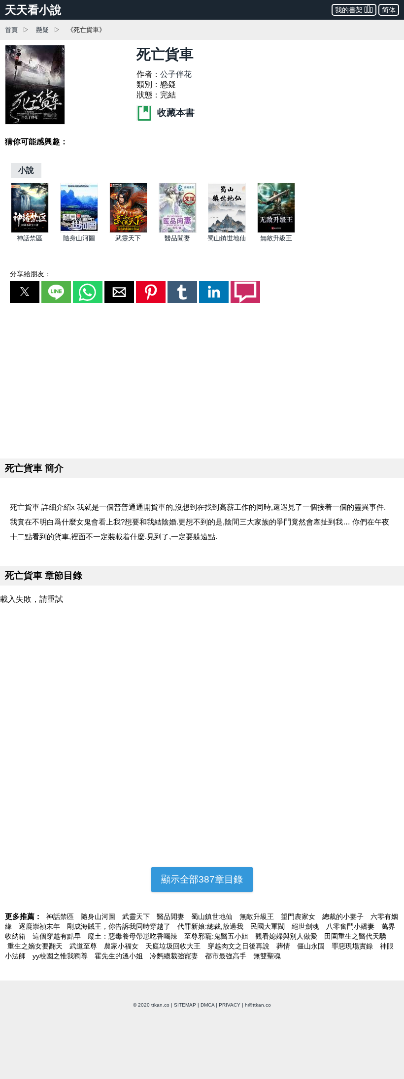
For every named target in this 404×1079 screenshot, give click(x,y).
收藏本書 (175, 112)
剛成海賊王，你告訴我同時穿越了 (119, 926)
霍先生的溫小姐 (120, 956)
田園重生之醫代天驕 (355, 936)
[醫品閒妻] (178, 230)
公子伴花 (176, 74)
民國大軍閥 (268, 926)
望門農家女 (299, 916)
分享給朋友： (30, 274)
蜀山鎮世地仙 (226, 238)
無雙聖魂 (267, 956)
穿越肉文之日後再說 (239, 946)
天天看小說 (33, 9)
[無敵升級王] (276, 230)
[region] (202, 379)
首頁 (11, 29)
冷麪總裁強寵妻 (175, 956)
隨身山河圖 (79, 238)
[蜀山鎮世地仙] (227, 230)
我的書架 (349, 10)
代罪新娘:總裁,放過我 (211, 926)
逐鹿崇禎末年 (40, 926)
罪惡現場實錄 (353, 946)
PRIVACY (229, 1005)
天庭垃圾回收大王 (173, 946)
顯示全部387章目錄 (202, 879)
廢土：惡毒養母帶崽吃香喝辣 (133, 936)
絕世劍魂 (306, 926)
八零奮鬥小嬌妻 (351, 926)
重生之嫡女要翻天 (36, 946)
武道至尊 (84, 946)
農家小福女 (122, 946)
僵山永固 (312, 946)
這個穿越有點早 (58, 936)
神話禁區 (29, 238)
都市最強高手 (226, 956)
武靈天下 (128, 238)
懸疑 (42, 29)
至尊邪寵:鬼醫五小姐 (217, 936)
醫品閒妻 (177, 238)
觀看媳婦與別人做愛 (287, 936)
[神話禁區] (30, 230)
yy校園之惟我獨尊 (61, 956)
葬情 (284, 946)
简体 (389, 10)
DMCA (207, 1005)
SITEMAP (185, 1005)
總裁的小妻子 (344, 916)
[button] (24, 292)
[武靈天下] (128, 230)
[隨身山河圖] (79, 230)
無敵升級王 (276, 238)
